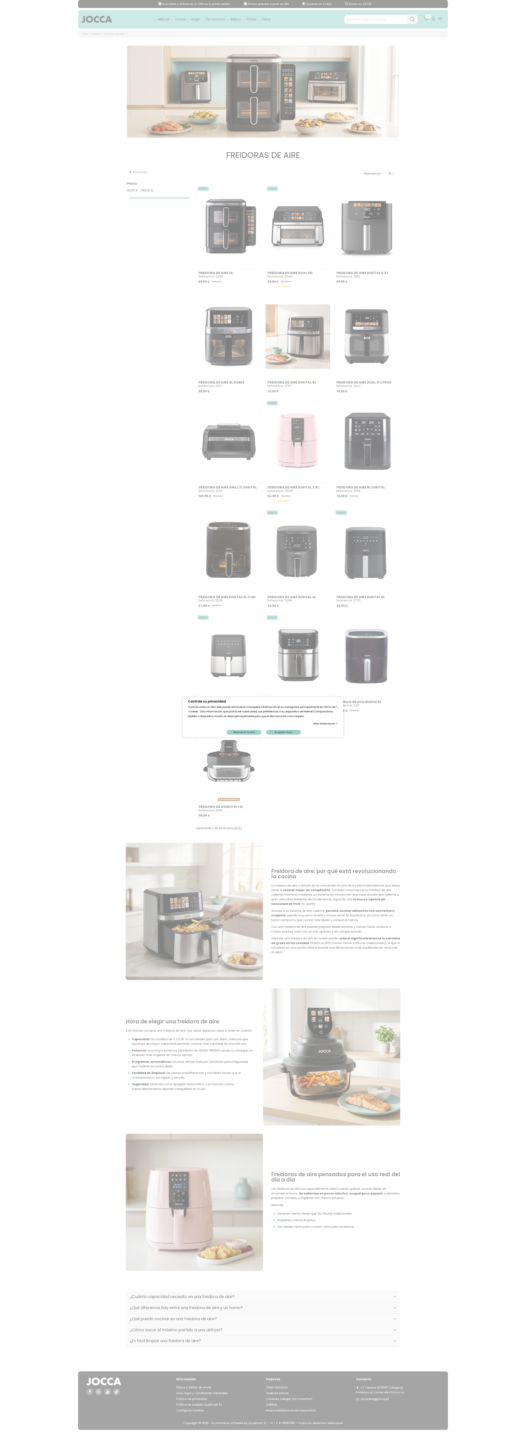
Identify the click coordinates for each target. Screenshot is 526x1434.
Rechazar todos (244, 732)
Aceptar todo (283, 732)
